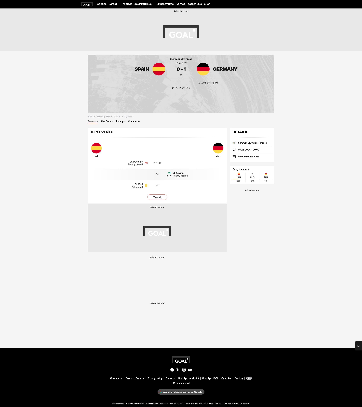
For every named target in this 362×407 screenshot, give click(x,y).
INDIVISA (180, 4)
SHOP (207, 4)
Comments (134, 121)
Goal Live (226, 378)
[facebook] (172, 370)
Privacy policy (155, 378)
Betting (239, 378)
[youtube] (190, 370)
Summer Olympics (181, 58)
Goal (129, 403)
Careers (170, 378)
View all (157, 197)
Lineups (120, 121)
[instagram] (184, 370)
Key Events (107, 121)
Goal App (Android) (188, 378)
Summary (93, 121)
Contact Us (116, 378)
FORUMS (127, 4)
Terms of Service (135, 378)
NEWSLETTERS (165, 4)
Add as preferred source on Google (182, 391)
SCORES (101, 4)
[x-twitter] (178, 370)
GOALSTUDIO (195, 4)
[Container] (127, 69)
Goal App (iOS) (210, 378)
